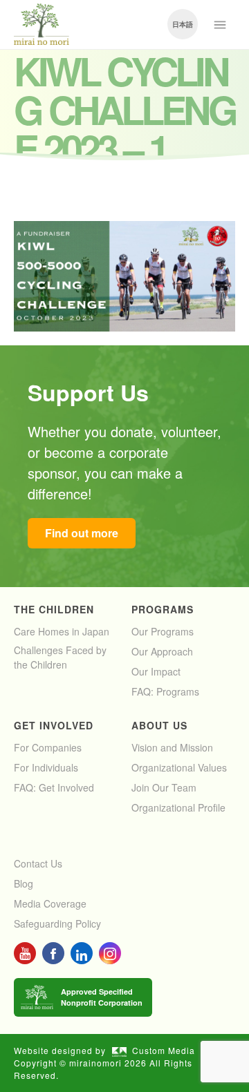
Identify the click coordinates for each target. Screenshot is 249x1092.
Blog (23, 883)
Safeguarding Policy (57, 923)
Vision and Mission (172, 747)
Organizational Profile (178, 807)
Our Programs (162, 631)
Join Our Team (163, 787)
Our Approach (162, 651)
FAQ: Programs (165, 691)
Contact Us (38, 863)
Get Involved (53, 725)
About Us (159, 725)
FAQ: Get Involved (54, 787)
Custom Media (163, 1050)
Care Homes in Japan (61, 631)
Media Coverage (50, 903)
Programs (162, 609)
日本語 (182, 24)
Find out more (81, 533)
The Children (54, 609)
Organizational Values (179, 767)
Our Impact (156, 671)
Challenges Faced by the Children (60, 657)
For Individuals (46, 767)
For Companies (48, 747)
